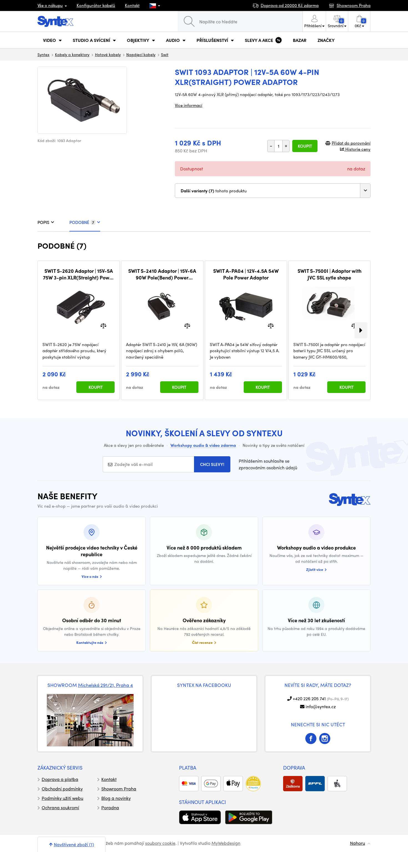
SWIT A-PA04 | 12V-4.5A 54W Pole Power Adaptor (246, 274)
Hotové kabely (108, 54)
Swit (164, 54)
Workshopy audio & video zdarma (203, 445)
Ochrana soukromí (60, 807)
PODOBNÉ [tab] (81, 222)
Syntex (43, 54)
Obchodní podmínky (62, 788)
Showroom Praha (118, 788)
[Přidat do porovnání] (103, 325)
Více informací (188, 105)
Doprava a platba (60, 779)
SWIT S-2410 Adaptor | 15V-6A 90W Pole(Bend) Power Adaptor (162, 274)
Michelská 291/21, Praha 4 (105, 685)
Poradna (110, 807)
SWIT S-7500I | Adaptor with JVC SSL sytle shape (329, 274)
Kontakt (132, 5)
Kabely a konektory (72, 54)
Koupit (305, 146)
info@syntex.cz (321, 706)
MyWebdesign (225, 843)
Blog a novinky (116, 798)
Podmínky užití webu (62, 798)
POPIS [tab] (43, 222)
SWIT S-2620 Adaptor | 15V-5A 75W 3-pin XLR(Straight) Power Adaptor (78, 274)
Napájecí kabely (140, 54)
